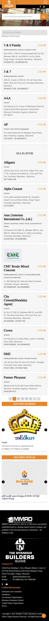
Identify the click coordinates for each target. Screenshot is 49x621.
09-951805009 (10, 344)
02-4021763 (20, 321)
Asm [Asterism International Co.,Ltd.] (18, 217)
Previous (3, 429)
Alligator (9, 163)
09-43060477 (23, 89)
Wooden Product (30, 358)
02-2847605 (9, 239)
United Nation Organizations (12, 603)
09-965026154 (21, 62)
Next (45, 429)
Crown (8, 331)
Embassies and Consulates (12, 592)
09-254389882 (23, 287)
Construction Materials (12, 277)
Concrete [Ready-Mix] (32, 275)
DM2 (7, 354)
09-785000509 (10, 287)
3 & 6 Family (12, 45)
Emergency (6, 594)
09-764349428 (23, 344)
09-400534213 (20, 138)
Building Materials (10, 50)
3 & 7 (7, 72)
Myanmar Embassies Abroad (12, 600)
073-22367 (8, 138)
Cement (21, 50)
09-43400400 (20, 239)
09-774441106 (10, 179)
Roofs (27, 224)
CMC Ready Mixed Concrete (16, 268)
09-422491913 (10, 391)
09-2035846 (9, 321)
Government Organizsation (12, 597)
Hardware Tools (30, 50)
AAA (7, 98)
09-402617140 (10, 89)
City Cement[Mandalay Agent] (15, 300)
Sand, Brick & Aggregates (19, 129)
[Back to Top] (44, 616)
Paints (21, 224)
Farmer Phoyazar (15, 378)
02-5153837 (9, 206)
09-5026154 (9, 62)
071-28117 (8, 115)
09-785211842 (21, 368)
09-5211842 (9, 368)
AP (6, 125)
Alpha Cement (13, 189)
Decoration (14, 224)
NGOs (4, 606)
